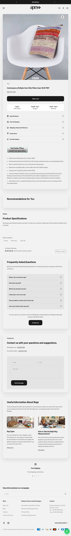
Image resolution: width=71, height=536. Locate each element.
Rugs (8, 83)
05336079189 (21, 347)
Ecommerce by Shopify (28, 529)
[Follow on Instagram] (8, 523)
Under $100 (22, 240)
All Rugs (6, 240)
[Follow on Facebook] (4, 523)
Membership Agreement (28, 515)
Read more (10, 447)
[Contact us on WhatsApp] (67, 531)
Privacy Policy (25, 512)
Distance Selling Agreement (29, 508)
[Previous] (16, 2)
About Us (5, 505)
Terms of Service (8, 515)
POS (18, 529)
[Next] (54, 2)
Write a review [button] (60, 251)
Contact (5, 512)
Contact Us (35, 323)
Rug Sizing (41, 450)
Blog (4, 508)
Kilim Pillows (14, 240)
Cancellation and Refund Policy (30, 505)
